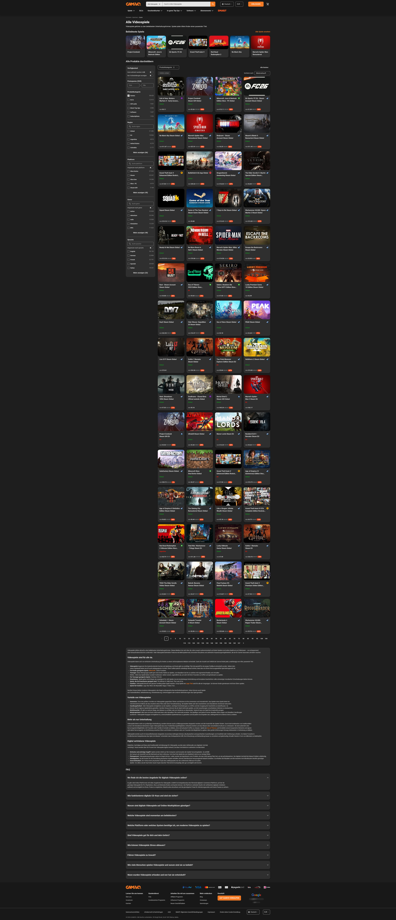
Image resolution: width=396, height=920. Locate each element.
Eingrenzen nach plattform (135, 167)
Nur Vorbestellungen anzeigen (137, 75)
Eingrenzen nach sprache (135, 248)
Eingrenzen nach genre (134, 208)
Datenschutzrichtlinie (132, 912)
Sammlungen (204, 903)
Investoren (129, 900)
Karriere (128, 903)
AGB (169, 912)
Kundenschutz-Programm (156, 900)
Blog (201, 897)
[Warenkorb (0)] (267, 4)
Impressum (211, 912)
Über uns (128, 897)
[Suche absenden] (212, 4)
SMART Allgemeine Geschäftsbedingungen (189, 912)
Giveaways (203, 900)
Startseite (128, 17)
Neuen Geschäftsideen (178, 903)
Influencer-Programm (177, 900)
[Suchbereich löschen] (159, 4)
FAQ (149, 897)
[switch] (152, 72)
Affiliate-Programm (177, 897)
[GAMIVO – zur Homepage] (133, 4)
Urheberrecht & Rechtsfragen (153, 912)
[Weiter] (243, 643)
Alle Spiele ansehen (262, 32)
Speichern (135, 17)
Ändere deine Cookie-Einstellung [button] (230, 912)
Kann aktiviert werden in (136, 72)
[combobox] (186, 4)
